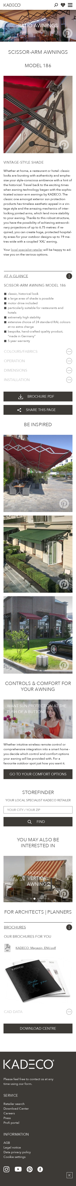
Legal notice (12, 1147)
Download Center (16, 1108)
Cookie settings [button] (15, 1157)
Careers (9, 1113)
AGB (7, 1143)
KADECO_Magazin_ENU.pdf (36, 948)
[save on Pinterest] (67, 33)
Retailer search (14, 1104)
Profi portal (11, 1123)
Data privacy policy (17, 1152)
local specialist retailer (26, 250)
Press (7, 1118)
